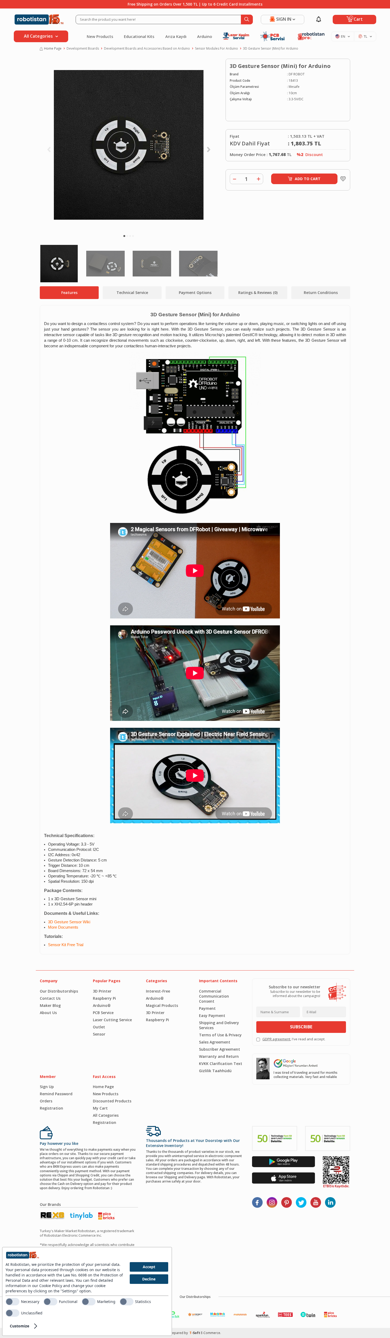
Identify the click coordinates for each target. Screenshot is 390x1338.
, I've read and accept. (293, 1039)
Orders (46, 1100)
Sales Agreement (214, 1042)
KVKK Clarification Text (220, 1063)
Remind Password (56, 1093)
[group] (129, 145)
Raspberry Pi (104, 998)
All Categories (106, 1115)
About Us (48, 1012)
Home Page (53, 48)
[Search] (247, 19)
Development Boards (83, 48)
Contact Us (50, 998)
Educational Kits (139, 36)
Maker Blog (50, 1005)
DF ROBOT (297, 74)
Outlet (99, 1026)
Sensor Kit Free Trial (65, 945)
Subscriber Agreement (219, 1049)
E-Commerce (210, 1333)
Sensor (99, 1034)
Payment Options (195, 292)
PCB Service (103, 1012)
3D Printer (102, 991)
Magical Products (162, 1005)
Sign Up (47, 1086)
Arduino (204, 36)
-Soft (195, 1333)
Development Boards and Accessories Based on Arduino (147, 48)
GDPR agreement (276, 1039)
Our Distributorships (59, 991)
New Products (100, 36)
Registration (51, 1108)
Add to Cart (307, 178)
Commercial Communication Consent (214, 996)
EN (343, 36)
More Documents (63, 927)
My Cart (100, 1108)
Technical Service (132, 292)
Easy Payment (212, 1015)
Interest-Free (158, 991)
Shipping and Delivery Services (219, 1025)
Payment (207, 1008)
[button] (124, 236)
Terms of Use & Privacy (220, 1034)
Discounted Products (112, 1100)
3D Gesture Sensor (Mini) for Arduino (270, 48)
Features (69, 292)
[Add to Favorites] (341, 179)
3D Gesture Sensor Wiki (69, 922)
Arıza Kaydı (176, 36)
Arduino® (102, 1005)
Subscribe (301, 1027)
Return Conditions (321, 292)
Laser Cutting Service (112, 1019)
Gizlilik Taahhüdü (215, 1070)
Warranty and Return (219, 1056)
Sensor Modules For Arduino (216, 48)
